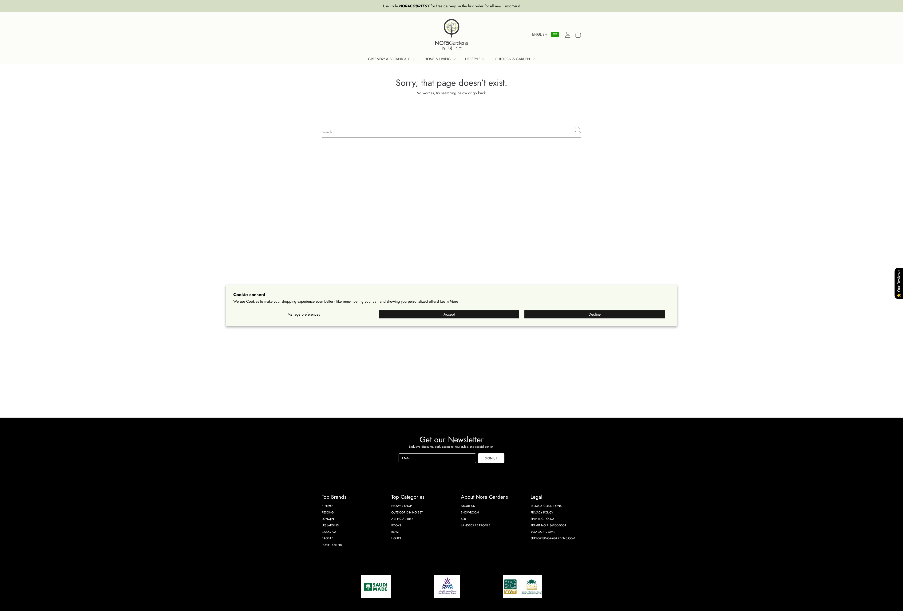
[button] (578, 34)
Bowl (395, 532)
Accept (449, 314)
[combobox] (451, 130)
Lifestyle (473, 59)
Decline (595, 314)
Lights (396, 538)
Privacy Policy (542, 512)
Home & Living (438, 59)
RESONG (328, 512)
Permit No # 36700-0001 (548, 525)
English (539, 34)
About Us (468, 506)
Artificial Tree (402, 519)
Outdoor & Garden (513, 59)
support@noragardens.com (553, 538)
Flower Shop (401, 506)
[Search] (578, 130)
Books (396, 525)
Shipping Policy (542, 519)
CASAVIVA (329, 532)
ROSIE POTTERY (332, 545)
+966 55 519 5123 (542, 532)
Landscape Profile (475, 525)
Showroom (470, 512)
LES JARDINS (330, 525)
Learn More (449, 301)
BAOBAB (327, 538)
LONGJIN (328, 519)
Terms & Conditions (546, 506)
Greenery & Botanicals (389, 59)
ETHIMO (327, 506)
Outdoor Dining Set (407, 512)
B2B (463, 519)
